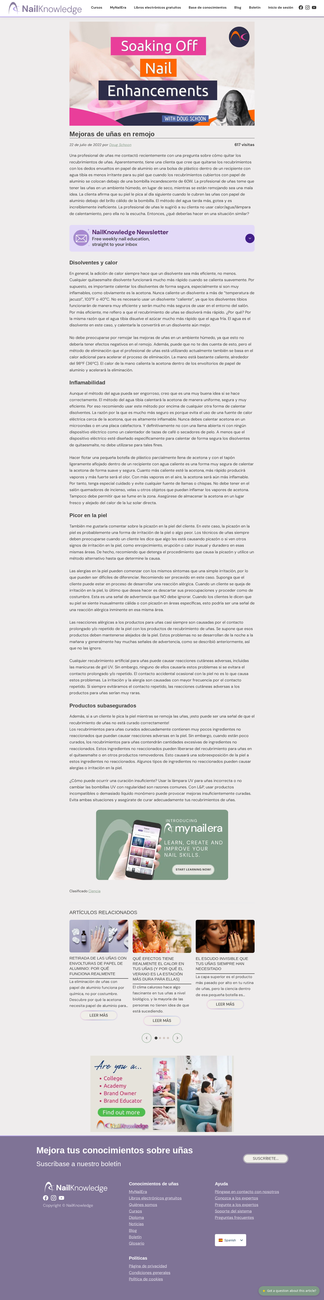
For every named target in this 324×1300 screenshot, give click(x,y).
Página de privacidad (148, 1266)
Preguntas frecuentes (234, 1217)
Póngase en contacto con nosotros (247, 1191)
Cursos (135, 1211)
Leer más (103, 1016)
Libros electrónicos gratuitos (155, 1198)
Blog (133, 1230)
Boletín (135, 1237)
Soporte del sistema (233, 1211)
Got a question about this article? (289, 1291)
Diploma (136, 1217)
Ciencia (94, 891)
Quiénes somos (143, 1204)
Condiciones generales (149, 1272)
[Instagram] (307, 7)
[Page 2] (160, 1038)
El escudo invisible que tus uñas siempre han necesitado (222, 963)
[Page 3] (164, 1038)
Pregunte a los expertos (236, 1204)
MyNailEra (138, 1191)
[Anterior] (146, 1038)
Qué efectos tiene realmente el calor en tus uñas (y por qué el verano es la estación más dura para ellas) (158, 969)
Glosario (136, 1243)
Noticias (136, 1224)
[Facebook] (301, 7)
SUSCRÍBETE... (266, 1158)
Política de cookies (146, 1279)
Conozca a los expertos (236, 1198)
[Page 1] (156, 1037)
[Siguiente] (177, 1038)
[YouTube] (314, 7)
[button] (162, 238)
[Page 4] (168, 1038)
